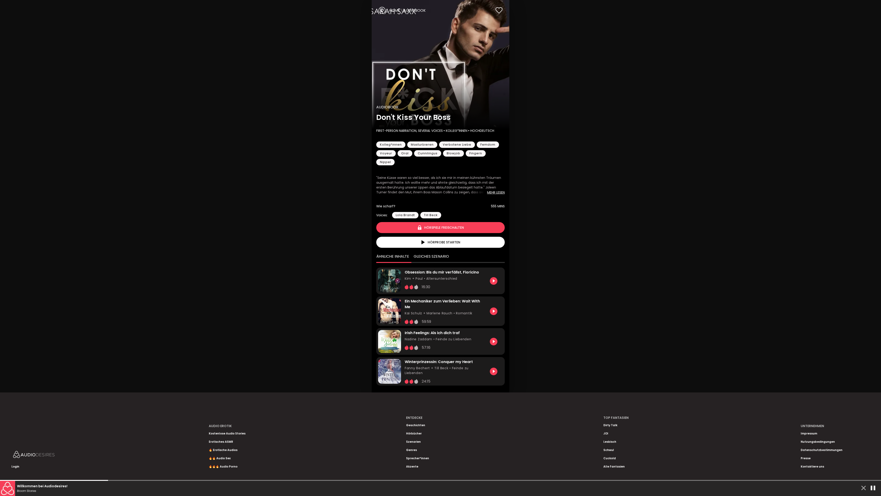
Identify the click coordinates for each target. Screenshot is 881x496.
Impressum (809, 433)
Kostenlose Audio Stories (227, 433)
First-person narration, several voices (409, 130)
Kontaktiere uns (812, 466)
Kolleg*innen (456, 130)
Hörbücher (414, 433)
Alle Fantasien (614, 466)
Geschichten (415, 425)
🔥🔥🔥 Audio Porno (223, 466)
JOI (605, 433)
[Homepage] (45, 455)
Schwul (608, 450)
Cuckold (609, 458)
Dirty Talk (610, 425)
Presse (806, 458)
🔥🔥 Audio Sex (220, 458)
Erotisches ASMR (221, 442)
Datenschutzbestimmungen (821, 450)
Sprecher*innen (417, 458)
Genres (411, 450)
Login (15, 466)
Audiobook (387, 107)
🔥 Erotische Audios (223, 450)
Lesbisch (609, 442)
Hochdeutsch (482, 130)
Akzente (412, 466)
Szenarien (413, 442)
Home (394, 10)
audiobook (414, 10)
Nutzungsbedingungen (818, 442)
